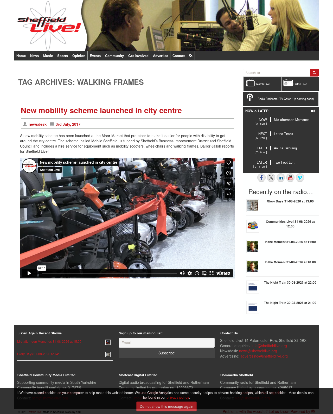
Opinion (78, 56)
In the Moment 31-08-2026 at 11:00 (290, 241)
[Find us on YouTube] (290, 177)
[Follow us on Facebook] (261, 177)
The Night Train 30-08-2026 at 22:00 (290, 282)
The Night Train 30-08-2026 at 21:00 (290, 302)
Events (95, 56)
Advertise (160, 56)
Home (21, 56)
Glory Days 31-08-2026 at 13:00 (290, 201)
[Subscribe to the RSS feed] (191, 55)
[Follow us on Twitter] (271, 177)
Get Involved (138, 56)
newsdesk (38, 124)
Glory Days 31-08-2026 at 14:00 (39, 354)
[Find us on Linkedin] (281, 177)
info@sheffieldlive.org (269, 345)
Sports (62, 56)
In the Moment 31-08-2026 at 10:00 (290, 262)
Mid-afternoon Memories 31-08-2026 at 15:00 (49, 341)
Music (48, 56)
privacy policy (177, 397)
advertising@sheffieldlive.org (264, 356)
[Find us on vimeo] (300, 177)
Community (114, 56)
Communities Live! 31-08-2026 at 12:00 (290, 223)
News (34, 56)
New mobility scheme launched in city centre (101, 110)
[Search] (314, 73)
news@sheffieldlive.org (258, 350)
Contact (178, 56)
